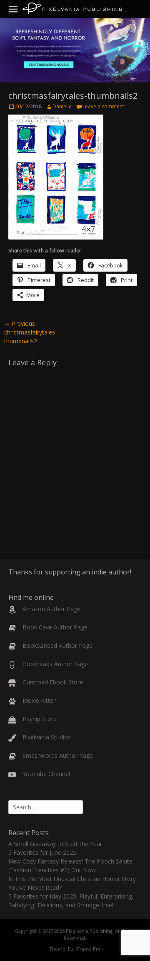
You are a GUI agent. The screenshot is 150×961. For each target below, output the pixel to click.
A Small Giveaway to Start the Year (55, 844)
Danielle (62, 106)
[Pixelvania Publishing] (72, 8)
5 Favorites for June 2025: (43, 852)
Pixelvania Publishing (89, 931)
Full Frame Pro (84, 949)
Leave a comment (103, 106)
